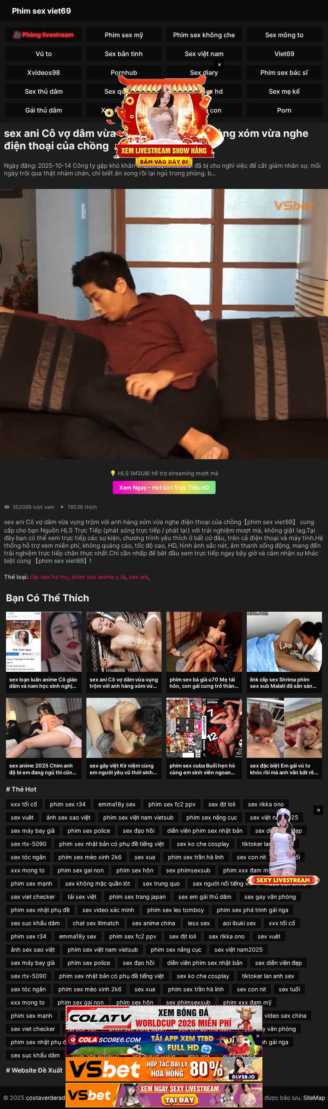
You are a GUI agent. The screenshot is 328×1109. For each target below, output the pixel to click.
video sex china (285, 1015)
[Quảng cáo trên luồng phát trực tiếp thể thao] (164, 1095)
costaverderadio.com (55, 1097)
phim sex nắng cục (211, 817)
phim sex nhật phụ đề (40, 909)
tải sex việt (82, 896)
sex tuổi (289, 989)
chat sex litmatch (96, 923)
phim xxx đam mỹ (247, 1002)
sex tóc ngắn (28, 857)
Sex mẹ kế (284, 91)
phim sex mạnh (31, 883)
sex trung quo (161, 883)
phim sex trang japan (137, 896)
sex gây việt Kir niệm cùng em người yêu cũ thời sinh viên (122, 772)
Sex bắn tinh (124, 54)
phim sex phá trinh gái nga (252, 909)
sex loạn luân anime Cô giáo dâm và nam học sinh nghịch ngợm (43, 686)
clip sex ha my (49, 576)
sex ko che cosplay (203, 843)
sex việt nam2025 (238, 949)
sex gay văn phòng (270, 896)
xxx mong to (28, 870)
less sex (199, 923)
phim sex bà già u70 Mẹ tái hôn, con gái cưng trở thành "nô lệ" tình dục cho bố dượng (204, 690)
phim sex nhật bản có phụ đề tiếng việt (111, 843)
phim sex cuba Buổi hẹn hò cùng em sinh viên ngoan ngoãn (202, 772)
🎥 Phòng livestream (44, 34)
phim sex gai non (81, 870)
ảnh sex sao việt (68, 817)
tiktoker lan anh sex (268, 975)
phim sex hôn (134, 870)
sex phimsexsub (188, 870)
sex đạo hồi (138, 830)
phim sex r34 (68, 804)
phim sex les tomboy (175, 909)
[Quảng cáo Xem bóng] (164, 1017)
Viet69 (284, 54)
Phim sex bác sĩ (284, 72)
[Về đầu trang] (310, 1099)
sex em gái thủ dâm (205, 896)
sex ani (138, 576)
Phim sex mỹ (124, 35)
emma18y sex (117, 804)
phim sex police (89, 830)
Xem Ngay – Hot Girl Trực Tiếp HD (164, 487)
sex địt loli (221, 804)
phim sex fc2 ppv (172, 804)
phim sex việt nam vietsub (138, 817)
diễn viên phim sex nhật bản (204, 830)
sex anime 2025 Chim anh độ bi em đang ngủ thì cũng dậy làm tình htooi (42, 772)
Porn (284, 110)
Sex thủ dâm (44, 91)
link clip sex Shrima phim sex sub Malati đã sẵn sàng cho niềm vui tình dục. (283, 686)
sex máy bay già (33, 830)
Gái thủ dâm (43, 110)
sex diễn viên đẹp (278, 962)
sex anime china (153, 923)
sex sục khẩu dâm (35, 923)
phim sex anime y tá (99, 576)
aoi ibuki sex (239, 923)
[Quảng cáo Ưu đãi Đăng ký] (164, 1043)
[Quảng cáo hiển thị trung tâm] (164, 120)
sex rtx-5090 (28, 843)
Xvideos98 (43, 72)
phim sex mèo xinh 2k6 (90, 857)
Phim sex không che (204, 35)
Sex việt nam (204, 54)
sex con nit (251, 989)
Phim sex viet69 (41, 11)
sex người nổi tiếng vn (222, 883)
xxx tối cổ (24, 804)
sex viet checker (33, 896)
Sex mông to (284, 35)
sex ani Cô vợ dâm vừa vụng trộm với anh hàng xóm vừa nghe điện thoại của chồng (124, 686)
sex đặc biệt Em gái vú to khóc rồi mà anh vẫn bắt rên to (283, 772)
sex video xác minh (108, 909)
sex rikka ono (266, 804)
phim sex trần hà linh (196, 857)
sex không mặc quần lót (97, 883)
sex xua (144, 857)
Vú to (44, 54)
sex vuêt (22, 817)
